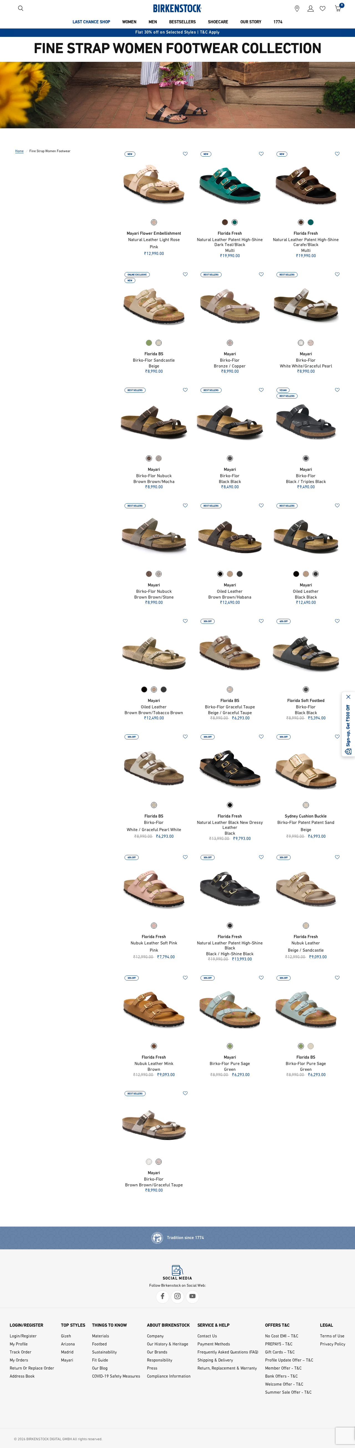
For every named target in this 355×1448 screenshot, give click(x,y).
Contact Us (207, 1336)
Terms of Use (332, 1336)
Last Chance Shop (91, 22)
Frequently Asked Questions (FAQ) (227, 1352)
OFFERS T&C (277, 1325)
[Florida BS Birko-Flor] (154, 768)
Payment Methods (213, 1344)
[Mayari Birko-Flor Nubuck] (154, 421)
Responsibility (159, 1360)
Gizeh (66, 1336)
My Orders (19, 1360)
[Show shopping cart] (336, 8)
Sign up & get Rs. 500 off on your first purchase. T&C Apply (177, 32)
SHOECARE (218, 22)
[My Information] (308, 8)
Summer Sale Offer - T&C (288, 1393)
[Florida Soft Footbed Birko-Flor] (306, 652)
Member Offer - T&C (283, 1369)
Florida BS (153, 354)
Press (152, 1369)
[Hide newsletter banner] (348, 697)
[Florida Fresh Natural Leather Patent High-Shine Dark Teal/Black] (230, 185)
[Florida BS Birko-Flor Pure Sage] (306, 1009)
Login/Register (23, 1336)
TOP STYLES (73, 1325)
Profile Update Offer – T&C (289, 1360)
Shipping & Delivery (215, 1360)
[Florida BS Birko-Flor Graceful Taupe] (230, 652)
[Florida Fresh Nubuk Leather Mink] (154, 1009)
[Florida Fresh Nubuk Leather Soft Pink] (154, 889)
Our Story (250, 22)
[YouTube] (192, 1297)
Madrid (67, 1352)
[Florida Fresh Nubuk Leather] (306, 889)
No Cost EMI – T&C (281, 1336)
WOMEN (129, 22)
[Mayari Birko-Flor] (230, 306)
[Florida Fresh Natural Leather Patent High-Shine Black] (230, 889)
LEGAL (326, 1325)
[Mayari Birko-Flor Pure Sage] (230, 1009)
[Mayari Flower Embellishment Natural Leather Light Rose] (154, 185)
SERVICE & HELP (213, 1325)
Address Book (22, 1377)
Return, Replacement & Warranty (227, 1369)
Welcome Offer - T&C (284, 1385)
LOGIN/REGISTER (26, 1325)
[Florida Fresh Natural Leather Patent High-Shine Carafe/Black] (306, 185)
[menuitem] (91, 22)
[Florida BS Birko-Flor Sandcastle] (154, 306)
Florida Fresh (230, 234)
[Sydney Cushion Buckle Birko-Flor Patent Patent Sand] (306, 768)
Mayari (230, 354)
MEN (153, 22)
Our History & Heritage (167, 1344)
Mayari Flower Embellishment (154, 234)
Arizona (68, 1344)
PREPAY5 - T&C (278, 1344)
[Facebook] (162, 1297)
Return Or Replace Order (32, 1369)
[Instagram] (177, 1297)
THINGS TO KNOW (109, 1325)
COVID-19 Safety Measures (116, 1377)
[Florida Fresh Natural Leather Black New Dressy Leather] (230, 768)
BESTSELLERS (182, 22)
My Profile (19, 1344)
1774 (277, 22)
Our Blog (100, 1369)
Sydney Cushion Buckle (306, 816)
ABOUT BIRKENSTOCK (168, 1325)
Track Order (20, 1352)
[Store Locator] (297, 8)
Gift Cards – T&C (280, 1352)
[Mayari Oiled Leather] (230, 537)
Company (155, 1336)
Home (19, 151)
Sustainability (104, 1352)
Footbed (99, 1344)
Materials (100, 1336)
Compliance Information (169, 1377)
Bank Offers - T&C (281, 1377)
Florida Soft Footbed (305, 701)
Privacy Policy (332, 1344)
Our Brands (157, 1352)
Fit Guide (100, 1360)
